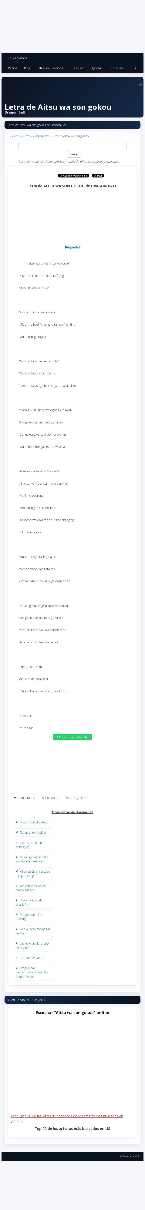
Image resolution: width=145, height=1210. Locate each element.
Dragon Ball (40, 136)
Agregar (96, 68)
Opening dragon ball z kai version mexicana (32, 859)
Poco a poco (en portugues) (29, 845)
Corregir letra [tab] (77, 798)
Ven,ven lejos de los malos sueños (31, 888)
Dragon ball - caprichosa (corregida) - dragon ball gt (32, 972)
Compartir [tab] (51, 798)
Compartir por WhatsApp (73, 737)
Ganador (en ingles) (32, 832)
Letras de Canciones (51, 68)
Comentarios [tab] (26, 798)
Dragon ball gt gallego (33, 822)
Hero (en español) (31, 958)
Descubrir (78, 68)
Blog (27, 68)
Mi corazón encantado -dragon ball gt (33, 873)
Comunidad (116, 68)
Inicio (15, 136)
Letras (26, 136)
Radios (12, 68)
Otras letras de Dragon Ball (72, 812)
